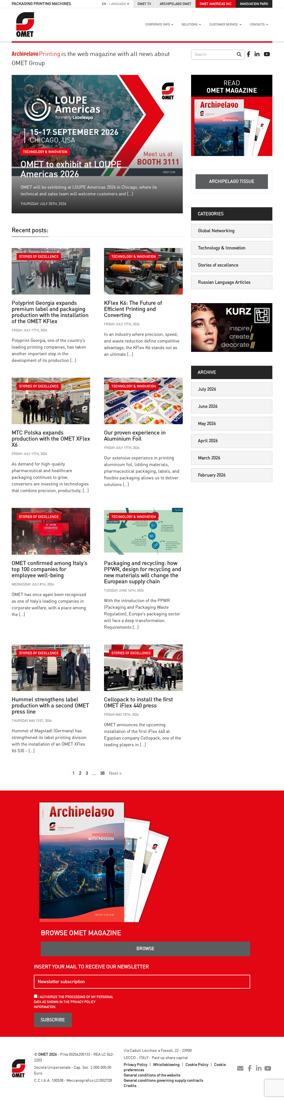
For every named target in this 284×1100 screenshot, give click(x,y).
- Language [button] (114, 4)
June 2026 (207, 406)
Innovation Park (254, 4)
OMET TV (144, 4)
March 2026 (209, 458)
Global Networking (216, 231)
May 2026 (207, 423)
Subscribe (53, 1020)
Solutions (190, 24)
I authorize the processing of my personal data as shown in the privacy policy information (73, 1002)
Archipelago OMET (175, 4)
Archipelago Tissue (231, 181)
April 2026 (208, 441)
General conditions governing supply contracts (163, 1081)
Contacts (257, 24)
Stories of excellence (218, 265)
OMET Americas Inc (216, 4)
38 (102, 773)
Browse (145, 948)
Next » (115, 773)
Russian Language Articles (224, 282)
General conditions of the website (152, 1075)
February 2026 (211, 475)
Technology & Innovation (221, 248)
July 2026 (207, 389)
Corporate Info (158, 24)
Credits (130, 1086)
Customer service (224, 24)
